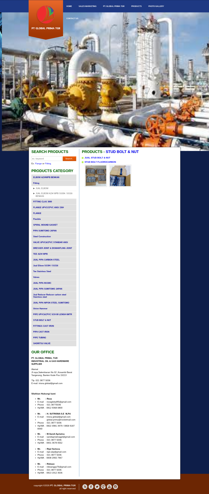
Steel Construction (42, 236)
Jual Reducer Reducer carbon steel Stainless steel (49, 295)
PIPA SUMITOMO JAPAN (44, 231)
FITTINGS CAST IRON (43, 326)
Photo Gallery (156, 6)
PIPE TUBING (39, 337)
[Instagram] (115, 488)
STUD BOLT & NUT (42, 320)
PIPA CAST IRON (41, 332)
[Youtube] (109, 488)
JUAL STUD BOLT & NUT (97, 157)
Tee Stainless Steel (42, 271)
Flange (38, 163)
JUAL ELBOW (42, 188)
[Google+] (103, 488)
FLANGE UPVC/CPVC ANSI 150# (48, 207)
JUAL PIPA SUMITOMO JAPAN (47, 289)
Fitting (48, 163)
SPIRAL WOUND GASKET (45, 225)
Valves (36, 277)
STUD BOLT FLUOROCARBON (100, 162)
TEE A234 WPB (40, 254)
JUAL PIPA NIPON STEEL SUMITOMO (51, 303)
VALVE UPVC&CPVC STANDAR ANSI (50, 242)
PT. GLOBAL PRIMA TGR (114, 6)
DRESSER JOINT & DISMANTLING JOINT (52, 248)
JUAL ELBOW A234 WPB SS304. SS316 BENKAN (54, 194)
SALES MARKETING (87, 6)
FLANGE (37, 213)
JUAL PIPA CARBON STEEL (46, 260)
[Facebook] (91, 488)
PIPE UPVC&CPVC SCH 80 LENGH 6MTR (52, 314)
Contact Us (72, 18)
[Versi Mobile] (85, 488)
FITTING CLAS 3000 (42, 202)
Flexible (37, 219)
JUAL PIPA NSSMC (42, 283)
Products (136, 6)
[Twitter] (97, 488)
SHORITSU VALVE (41, 343)
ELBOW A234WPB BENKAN (46, 177)
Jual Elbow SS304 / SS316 (45, 265)
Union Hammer (40, 308)
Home (69, 6)
